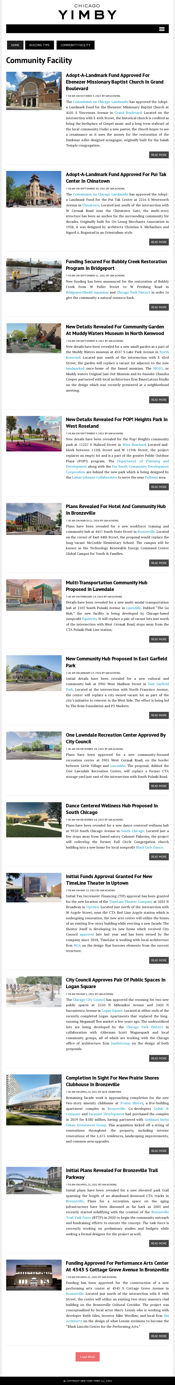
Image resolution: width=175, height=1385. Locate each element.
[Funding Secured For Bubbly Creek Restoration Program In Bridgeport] (34, 289)
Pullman (151, 477)
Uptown (92, 907)
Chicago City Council (89, 999)
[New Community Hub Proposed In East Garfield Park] (34, 688)
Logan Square (112, 1010)
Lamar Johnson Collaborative (94, 477)
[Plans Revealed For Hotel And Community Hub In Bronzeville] (34, 532)
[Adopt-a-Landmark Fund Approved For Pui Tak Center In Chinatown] (34, 205)
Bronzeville (146, 531)
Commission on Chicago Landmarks (100, 101)
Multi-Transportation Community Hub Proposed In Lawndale (106, 585)
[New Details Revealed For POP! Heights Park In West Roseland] (34, 448)
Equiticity (89, 618)
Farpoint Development (106, 1114)
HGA (77, 945)
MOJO (158, 368)
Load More (87, 1357)
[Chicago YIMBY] (87, 12)
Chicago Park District (133, 292)
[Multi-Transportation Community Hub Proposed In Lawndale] (34, 608)
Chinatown (90, 205)
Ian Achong (112, 95)
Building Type (39, 45)
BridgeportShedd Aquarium (87, 292)
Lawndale (133, 607)
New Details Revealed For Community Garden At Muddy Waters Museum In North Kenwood (115, 329)
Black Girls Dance (149, 847)
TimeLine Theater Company (131, 901)
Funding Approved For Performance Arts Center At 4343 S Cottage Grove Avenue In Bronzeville (117, 1266)
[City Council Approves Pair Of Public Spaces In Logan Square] (34, 1004)
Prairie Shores (131, 1103)
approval (87, 934)
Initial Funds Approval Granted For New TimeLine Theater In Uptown (109, 879)
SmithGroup (120, 1043)
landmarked (75, 368)
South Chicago (132, 830)
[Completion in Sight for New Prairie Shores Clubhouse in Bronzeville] (34, 1122)
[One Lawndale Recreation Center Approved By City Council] (34, 757)
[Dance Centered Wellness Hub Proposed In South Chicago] (34, 834)
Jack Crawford (111, 1091)
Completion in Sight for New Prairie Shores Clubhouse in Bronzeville (112, 1081)
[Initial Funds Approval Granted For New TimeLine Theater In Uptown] (34, 899)
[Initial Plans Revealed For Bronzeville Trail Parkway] (34, 1191)
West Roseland (134, 444)
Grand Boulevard (128, 112)
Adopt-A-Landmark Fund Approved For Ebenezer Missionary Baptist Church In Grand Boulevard (114, 82)
